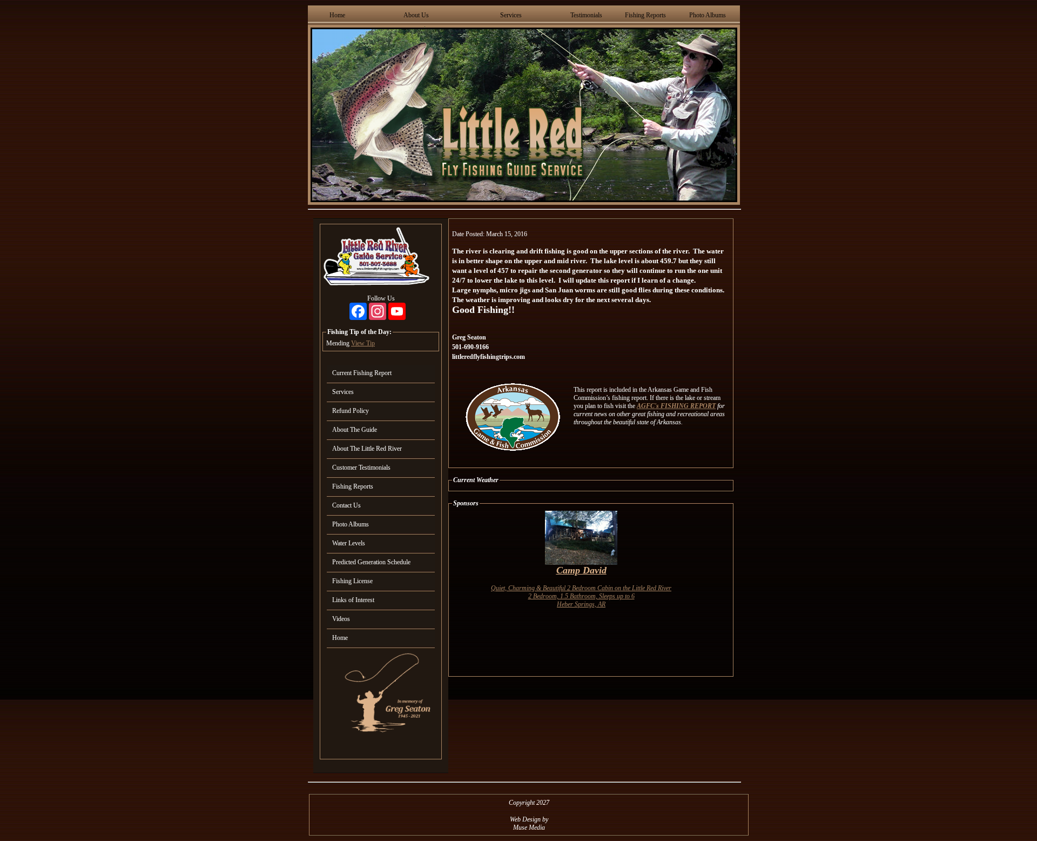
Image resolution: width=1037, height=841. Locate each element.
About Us (416, 15)
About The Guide (354, 429)
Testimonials (586, 15)
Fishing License (352, 581)
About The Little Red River (367, 448)
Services (511, 15)
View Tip (363, 343)
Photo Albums (707, 15)
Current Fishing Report (362, 373)
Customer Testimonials (361, 467)
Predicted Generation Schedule (371, 562)
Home (337, 15)
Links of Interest (353, 600)
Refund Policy (350, 411)
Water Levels (348, 543)
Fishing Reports (645, 15)
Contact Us (346, 505)
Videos (341, 619)
